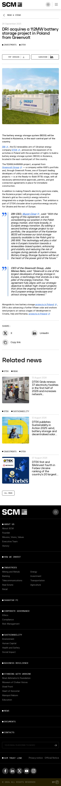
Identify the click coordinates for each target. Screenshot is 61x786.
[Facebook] (5, 771)
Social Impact (9, 652)
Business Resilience (16, 663)
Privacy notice (36, 758)
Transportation (37, 581)
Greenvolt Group (10, 167)
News (6, 711)
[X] (19, 771)
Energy (33, 572)
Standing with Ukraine (17, 674)
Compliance (8, 620)
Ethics (5, 615)
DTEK (14, 150)
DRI (3, 147)
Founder (6, 533)
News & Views (14, 15)
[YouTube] (26, 771)
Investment (35, 576)
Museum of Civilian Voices (15, 682)
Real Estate (7, 585)
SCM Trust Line (13, 758)
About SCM (8, 528)
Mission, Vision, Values (13, 537)
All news (8, 493)
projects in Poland (44, 304)
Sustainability (13, 635)
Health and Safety (11, 648)
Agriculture (35, 585)
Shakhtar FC (11, 600)
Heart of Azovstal (10, 691)
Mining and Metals (11, 572)
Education (7, 700)
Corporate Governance (17, 611)
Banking (6, 576)
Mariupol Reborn (10, 695)
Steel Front (7, 687)
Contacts (9, 732)
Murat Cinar (29, 214)
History (5, 546)
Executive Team (10, 542)
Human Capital (9, 643)
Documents (10, 721)
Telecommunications (12, 581)
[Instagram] (33, 771)
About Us (9, 524)
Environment (8, 639)
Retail (5, 589)
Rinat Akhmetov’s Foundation (16, 678)
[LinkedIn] (12, 771)
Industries (10, 567)
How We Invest (12, 557)
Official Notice (52, 758)
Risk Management (11, 624)
